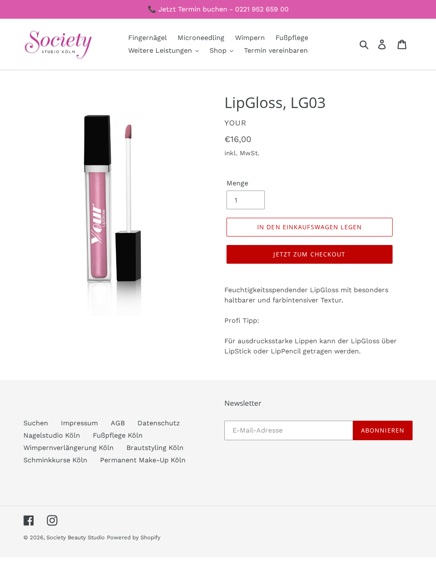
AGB (118, 423)
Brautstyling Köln (155, 448)
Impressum (79, 423)
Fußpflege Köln (118, 435)
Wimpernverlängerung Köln (68, 448)
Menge (237, 183)
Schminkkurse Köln (55, 460)
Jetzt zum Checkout (309, 254)
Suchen (35, 423)
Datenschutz (159, 423)
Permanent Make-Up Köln (143, 460)
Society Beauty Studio (75, 537)
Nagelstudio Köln (51, 435)
